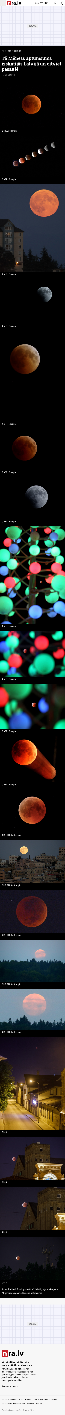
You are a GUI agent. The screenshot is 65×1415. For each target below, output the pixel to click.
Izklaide (17, 50)
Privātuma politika (32, 1399)
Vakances (31, 1404)
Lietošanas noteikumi (48, 1399)
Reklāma (13, 1399)
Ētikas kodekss (19, 1404)
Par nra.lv (5, 1399)
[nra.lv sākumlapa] (14, 3)
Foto (9, 50)
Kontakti (39, 1404)
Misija (21, 1399)
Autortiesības (7, 1404)
